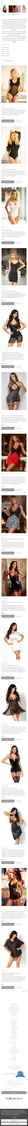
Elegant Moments (14, 1049)
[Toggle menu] (2, 2)
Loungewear (14, 1029)
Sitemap (14, 1015)
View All (14, 1060)
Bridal (14, 1024)
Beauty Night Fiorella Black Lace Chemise (13, 850)
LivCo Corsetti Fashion (14, 1051)
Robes (14, 1035)
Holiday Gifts (14, 1023)
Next (24, 991)
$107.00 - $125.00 (6, 55)
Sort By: (4, 60)
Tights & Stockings (14, 1036)
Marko (14, 1045)
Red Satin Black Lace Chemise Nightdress (13, 477)
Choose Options (8, 121)
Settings (14, 1117)
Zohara (14, 1057)
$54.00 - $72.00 (5, 49)
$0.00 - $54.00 (5, 47)
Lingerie (14, 1026)
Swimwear (14, 1033)
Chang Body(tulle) (7, 230)
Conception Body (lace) (8, 108)
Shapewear (14, 1038)
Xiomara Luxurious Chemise (9, 788)
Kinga (14, 1048)
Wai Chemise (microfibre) (9, 291)
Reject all (14, 1120)
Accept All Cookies (14, 1124)
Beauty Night (14, 1058)
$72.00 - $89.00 (5, 51)
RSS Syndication (14, 1013)
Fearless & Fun (14, 1052)
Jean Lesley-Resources (14, 1010)
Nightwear (14, 1032)
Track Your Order (14, 1006)
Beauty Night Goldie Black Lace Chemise (13, 911)
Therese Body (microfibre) (9, 169)
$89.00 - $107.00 (6, 53)
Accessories (14, 1021)
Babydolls (14, 1030)
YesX (14, 1055)
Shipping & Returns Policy (14, 1009)
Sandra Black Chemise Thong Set (11, 352)
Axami (14, 1046)
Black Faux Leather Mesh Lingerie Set (12, 415)
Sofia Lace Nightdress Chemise (10, 665)
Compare (18, 121)
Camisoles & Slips (14, 1027)
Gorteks (14, 1054)
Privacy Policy (14, 1012)
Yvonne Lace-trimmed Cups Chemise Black (14, 727)
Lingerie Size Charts (14, 1007)
